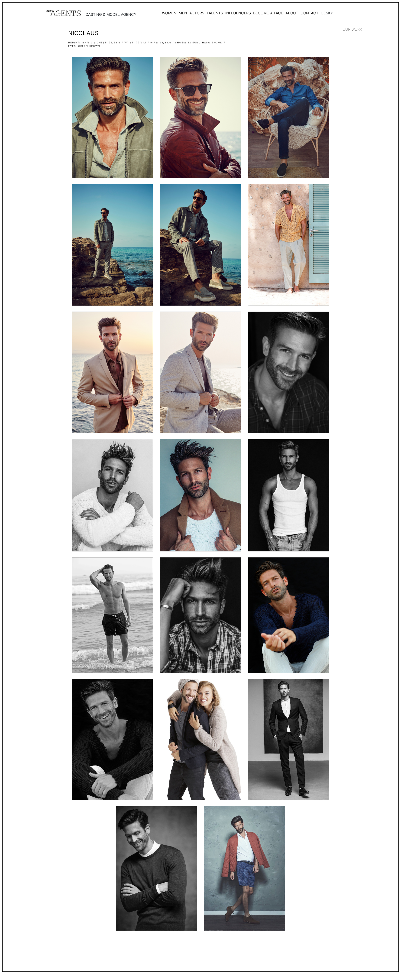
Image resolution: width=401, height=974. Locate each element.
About (291, 13)
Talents (215, 13)
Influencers (238, 13)
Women (169, 13)
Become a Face (268, 13)
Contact (309, 13)
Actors (196, 13)
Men (183, 13)
